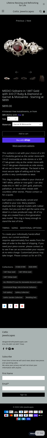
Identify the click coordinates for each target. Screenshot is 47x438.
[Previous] (16, 72)
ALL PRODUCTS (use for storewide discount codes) (22, 282)
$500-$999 (33, 267)
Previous (20, 20)
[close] (44, 4)
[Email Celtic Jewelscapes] (12, 349)
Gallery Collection (22, 292)
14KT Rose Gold (9, 272)
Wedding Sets (31, 297)
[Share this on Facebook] (10, 306)
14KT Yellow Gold (10, 277)
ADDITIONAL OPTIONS (31, 228)
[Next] (30, 72)
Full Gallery (7, 292)
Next (29, 20)
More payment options (23, 146)
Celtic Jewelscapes (26, 407)
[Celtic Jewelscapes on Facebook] (3, 349)
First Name (7, 373)
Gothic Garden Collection (12, 297)
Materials (6, 124)
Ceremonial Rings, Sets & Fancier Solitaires (19, 287)
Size (4, 119)
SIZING (15, 228)
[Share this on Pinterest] (16, 306)
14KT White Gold (25, 272)
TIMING (5, 228)
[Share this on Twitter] (4, 306)
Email (5, 383)
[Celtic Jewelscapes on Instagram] (9, 349)
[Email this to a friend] (22, 306)
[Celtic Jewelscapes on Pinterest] (6, 349)
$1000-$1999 (20, 267)
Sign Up (23, 394)
